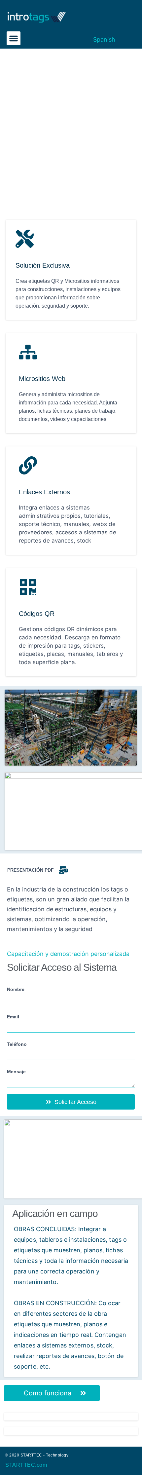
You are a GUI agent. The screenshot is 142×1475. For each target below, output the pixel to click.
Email (13, 1016)
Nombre (15, 989)
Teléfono (17, 1044)
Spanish (104, 39)
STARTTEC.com (26, 1465)
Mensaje (16, 1071)
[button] (13, 38)
